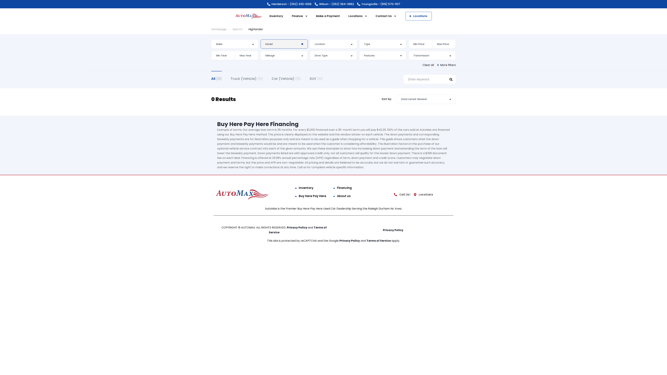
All (216, 78)
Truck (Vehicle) (246, 78)
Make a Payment (328, 16)
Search (237, 29)
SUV (316, 78)
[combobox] (234, 44)
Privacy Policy (297, 228)
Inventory (276, 16)
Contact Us (384, 16)
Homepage (219, 29)
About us (344, 196)
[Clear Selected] (302, 44)
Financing (344, 188)
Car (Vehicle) (286, 78)
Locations (355, 16)
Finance (297, 16)
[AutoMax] (248, 16)
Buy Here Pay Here (312, 196)
